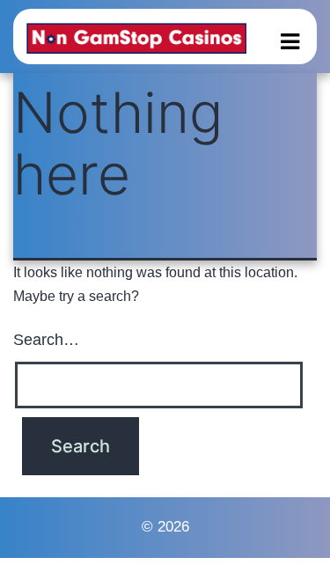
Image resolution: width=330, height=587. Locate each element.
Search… (46, 340)
